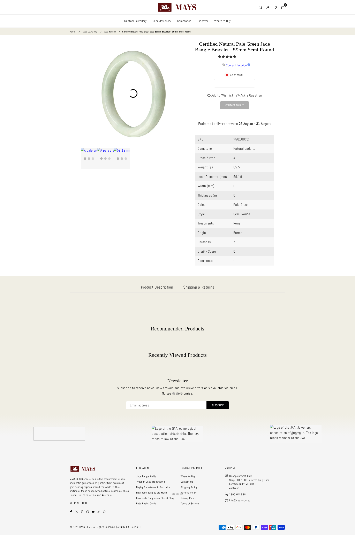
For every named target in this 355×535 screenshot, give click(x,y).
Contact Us (187, 481)
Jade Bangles (110, 31)
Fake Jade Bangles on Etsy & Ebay (155, 498)
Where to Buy (222, 21)
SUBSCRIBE (218, 405)
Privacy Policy (188, 498)
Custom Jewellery (135, 21)
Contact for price (236, 65)
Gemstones (184, 21)
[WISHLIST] (275, 7)
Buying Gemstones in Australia (153, 487)
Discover (203, 21)
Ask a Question (251, 95)
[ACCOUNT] (268, 7)
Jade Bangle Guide (146, 476)
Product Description (157, 287)
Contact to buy (234, 105)
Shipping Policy (189, 487)
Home (72, 31)
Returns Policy (189, 492)
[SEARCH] (260, 7)
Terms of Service (190, 503)
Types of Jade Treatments (150, 481)
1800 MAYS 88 (237, 494)
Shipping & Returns (198, 287)
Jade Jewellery (162, 21)
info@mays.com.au (239, 500)
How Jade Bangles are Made (151, 492)
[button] (227, 57)
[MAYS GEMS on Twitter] (76, 511)
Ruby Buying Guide (146, 503)
